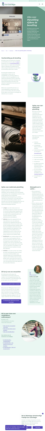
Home (2, 50)
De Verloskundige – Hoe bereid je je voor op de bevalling (8, 344)
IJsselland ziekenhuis (38, 174)
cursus (17, 61)
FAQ (6, 50)
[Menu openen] (42, 4)
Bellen (26, 427)
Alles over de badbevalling (8, 331)
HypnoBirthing (37, 153)
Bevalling (11, 50)
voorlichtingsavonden (14, 63)
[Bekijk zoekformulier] (39, 4)
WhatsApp (37, 427)
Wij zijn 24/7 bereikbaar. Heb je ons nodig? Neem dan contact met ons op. (15, 427)
